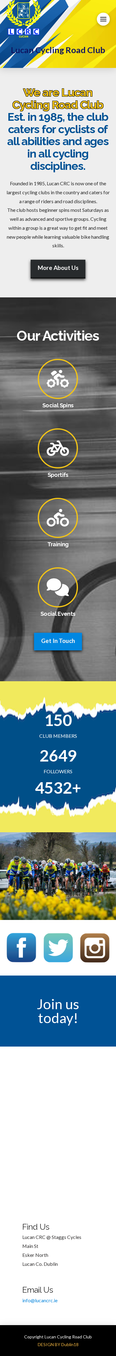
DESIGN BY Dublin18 (58, 1344)
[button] (103, 19)
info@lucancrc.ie (40, 1300)
